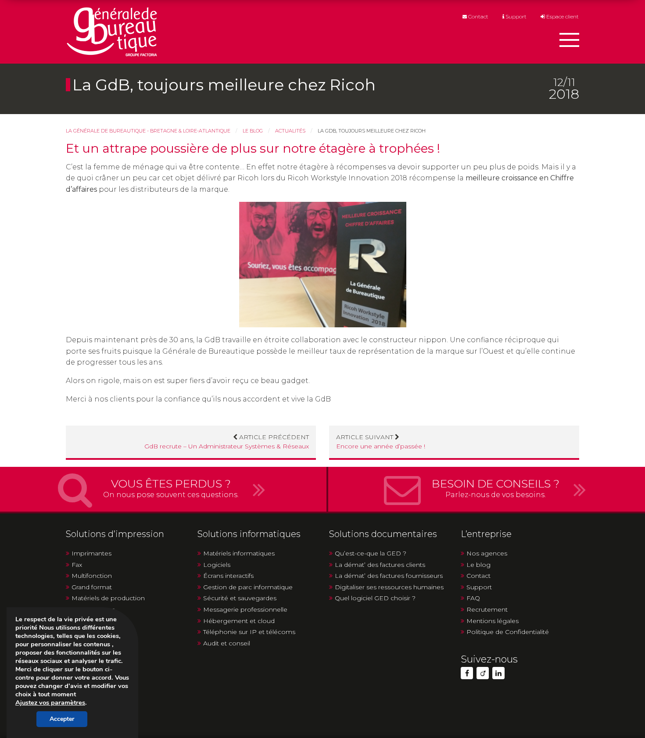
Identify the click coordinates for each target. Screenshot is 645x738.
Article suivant (380, 441)
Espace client (562, 17)
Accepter (62, 719)
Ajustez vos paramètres (50, 702)
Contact (477, 17)
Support (515, 17)
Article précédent (226, 441)
